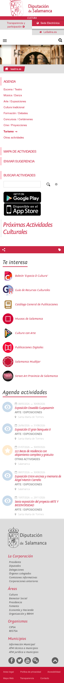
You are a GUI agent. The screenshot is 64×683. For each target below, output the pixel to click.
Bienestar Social (18, 598)
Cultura (13, 594)
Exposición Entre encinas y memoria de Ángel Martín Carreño (38, 478)
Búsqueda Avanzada (56, 184)
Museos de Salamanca (29, 318)
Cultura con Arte (25, 333)
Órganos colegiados (20, 573)
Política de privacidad (30, 671)
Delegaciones (16, 569)
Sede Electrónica (50, 23)
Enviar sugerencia (19, 161)
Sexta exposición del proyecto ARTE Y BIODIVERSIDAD (36, 503)
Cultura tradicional (14, 107)
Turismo (9, 131)
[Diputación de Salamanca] (32, 8)
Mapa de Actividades (20, 151)
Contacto (44, 678)
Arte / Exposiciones (15, 101)
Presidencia (15, 602)
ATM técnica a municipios (23, 648)
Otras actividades (14, 137)
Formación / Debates (16, 113)
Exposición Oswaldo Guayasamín (34, 408)
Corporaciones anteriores (23, 581)
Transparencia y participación (16, 24)
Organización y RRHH (21, 613)
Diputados (15, 565)
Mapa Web (8, 678)
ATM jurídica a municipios (23, 652)
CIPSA (12, 627)
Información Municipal (22, 644)
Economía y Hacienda (21, 610)
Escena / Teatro (13, 89)
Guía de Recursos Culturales (32, 290)
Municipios (17, 638)
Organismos (18, 621)
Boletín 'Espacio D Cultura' (31, 275)
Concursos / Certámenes (18, 119)
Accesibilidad (53, 671)
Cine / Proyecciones (15, 125)
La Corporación (20, 556)
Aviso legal (8, 671)
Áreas (12, 589)
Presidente (15, 562)
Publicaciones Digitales (29, 347)
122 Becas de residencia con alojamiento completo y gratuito (34, 453)
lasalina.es (15, 68)
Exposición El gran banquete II (32, 429)
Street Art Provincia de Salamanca (36, 376)
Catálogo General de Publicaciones (36, 304)
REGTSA (13, 631)
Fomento (14, 606)
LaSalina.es (50, 32)
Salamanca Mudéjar (28, 361)
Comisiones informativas (23, 577)
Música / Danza (13, 95)
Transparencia (27, 678)
